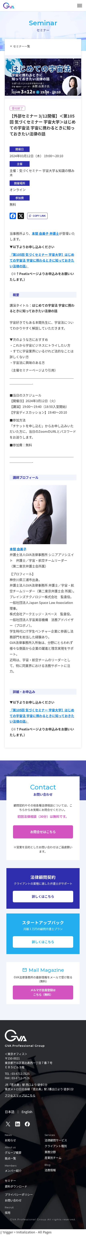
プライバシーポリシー (19, 1194)
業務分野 (50, 1152)
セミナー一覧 (21, 46)
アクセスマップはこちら (20, 1095)
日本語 (9, 1111)
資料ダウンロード (16, 1186)
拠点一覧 (10, 1158)
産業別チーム (53, 1158)
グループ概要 (13, 1152)
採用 (7, 1213)
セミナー (10, 1180)
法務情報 (50, 1170)
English (27, 1111)
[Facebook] (13, 216)
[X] (21, 216)
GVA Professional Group (25, 1046)
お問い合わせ (13, 1200)
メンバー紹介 (13, 1171)
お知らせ (10, 1140)
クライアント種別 (56, 1146)
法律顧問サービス (56, 1140)
